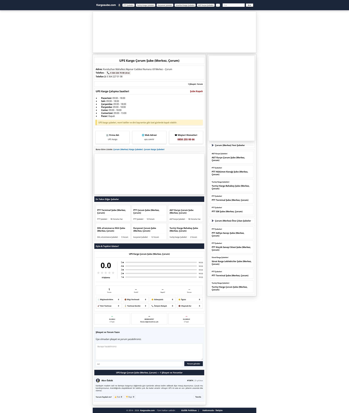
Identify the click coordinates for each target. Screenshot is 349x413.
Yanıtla (198, 397)
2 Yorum (193, 237)
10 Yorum (150, 219)
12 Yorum (155, 237)
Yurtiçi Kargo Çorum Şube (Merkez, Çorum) (229, 288)
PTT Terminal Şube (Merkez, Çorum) (111, 211)
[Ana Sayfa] (106, 5)
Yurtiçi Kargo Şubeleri (145, 5)
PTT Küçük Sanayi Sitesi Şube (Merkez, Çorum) (231, 248)
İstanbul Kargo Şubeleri (185, 5)
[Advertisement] (174, 32)
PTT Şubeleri (128, 5)
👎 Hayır (130, 397)
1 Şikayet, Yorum (195, 84)
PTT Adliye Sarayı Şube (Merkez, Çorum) (228, 234)
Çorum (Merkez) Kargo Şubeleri (128, 149)
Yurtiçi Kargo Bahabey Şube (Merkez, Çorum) (184, 229)
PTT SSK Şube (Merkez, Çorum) (227, 211)
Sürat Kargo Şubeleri (220, 257)
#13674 (190, 380)
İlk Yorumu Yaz (117, 219)
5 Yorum (124, 237)
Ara (249, 5)
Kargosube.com (147, 410)
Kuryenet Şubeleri (165, 5)
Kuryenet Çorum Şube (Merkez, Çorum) (144, 229)
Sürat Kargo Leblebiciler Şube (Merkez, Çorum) (231, 262)
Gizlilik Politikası (189, 410)
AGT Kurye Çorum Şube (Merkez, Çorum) (181, 211)
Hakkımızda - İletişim (212, 410)
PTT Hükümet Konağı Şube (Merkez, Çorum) (230, 173)
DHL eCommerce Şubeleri (107, 237)
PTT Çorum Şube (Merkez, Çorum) (146, 211)
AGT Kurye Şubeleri (205, 5)
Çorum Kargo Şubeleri (154, 149)
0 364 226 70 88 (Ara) (118, 72)
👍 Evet (118, 397)
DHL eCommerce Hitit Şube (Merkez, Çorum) (111, 229)
